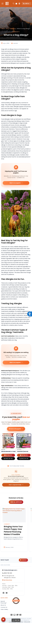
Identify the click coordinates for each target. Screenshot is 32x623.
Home (3, 28)
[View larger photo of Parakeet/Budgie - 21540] (29, 435)
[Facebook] (3, 593)
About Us (3, 605)
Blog (7, 28)
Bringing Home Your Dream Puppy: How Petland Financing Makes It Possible (13, 530)
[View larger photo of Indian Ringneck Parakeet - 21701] (14, 435)
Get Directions (7, 580)
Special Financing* (4, 602)
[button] (6, 435)
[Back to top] (30, 560)
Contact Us (4, 607)
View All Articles (16, 502)
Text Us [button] (16, 620)
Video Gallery (4, 609)
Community (13, 28)
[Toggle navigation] (2, 3)
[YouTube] (6, 593)
